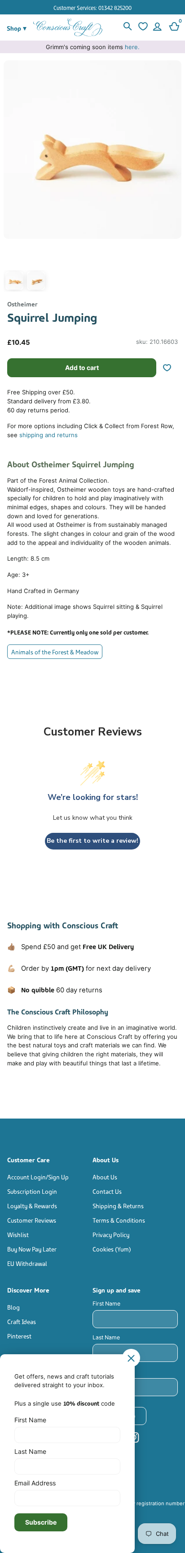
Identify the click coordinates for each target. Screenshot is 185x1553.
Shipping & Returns (118, 1205)
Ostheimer (22, 303)
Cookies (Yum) (111, 1248)
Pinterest (19, 1335)
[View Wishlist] (142, 27)
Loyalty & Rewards (32, 1205)
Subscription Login (32, 1191)
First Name (106, 1303)
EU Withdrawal (27, 1263)
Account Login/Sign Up (38, 1176)
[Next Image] (172, 178)
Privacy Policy (110, 1234)
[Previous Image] (13, 178)
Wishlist (18, 1234)
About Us (104, 1176)
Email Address (110, 1371)
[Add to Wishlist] (170, 367)
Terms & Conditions (118, 1219)
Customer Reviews (31, 1219)
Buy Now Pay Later (32, 1248)
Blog (13, 1306)
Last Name (106, 1337)
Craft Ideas (21, 1321)
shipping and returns (48, 434)
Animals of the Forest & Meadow (54, 651)
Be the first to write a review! (92, 840)
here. (132, 46)
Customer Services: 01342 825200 (92, 7)
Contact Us (107, 1191)
